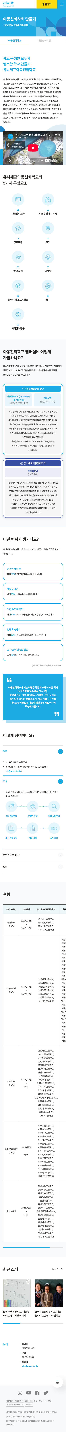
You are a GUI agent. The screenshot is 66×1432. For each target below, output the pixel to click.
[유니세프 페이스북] (37, 1392)
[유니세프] (8, 4)
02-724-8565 (28, 1356)
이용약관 (9, 1400)
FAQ (40, 1400)
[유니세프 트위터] (45, 1392)
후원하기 (47, 4)
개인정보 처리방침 (21, 1400)
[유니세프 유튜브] (28, 1392)
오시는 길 (33, 1400)
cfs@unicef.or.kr (30, 1365)
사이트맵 (48, 1400)
